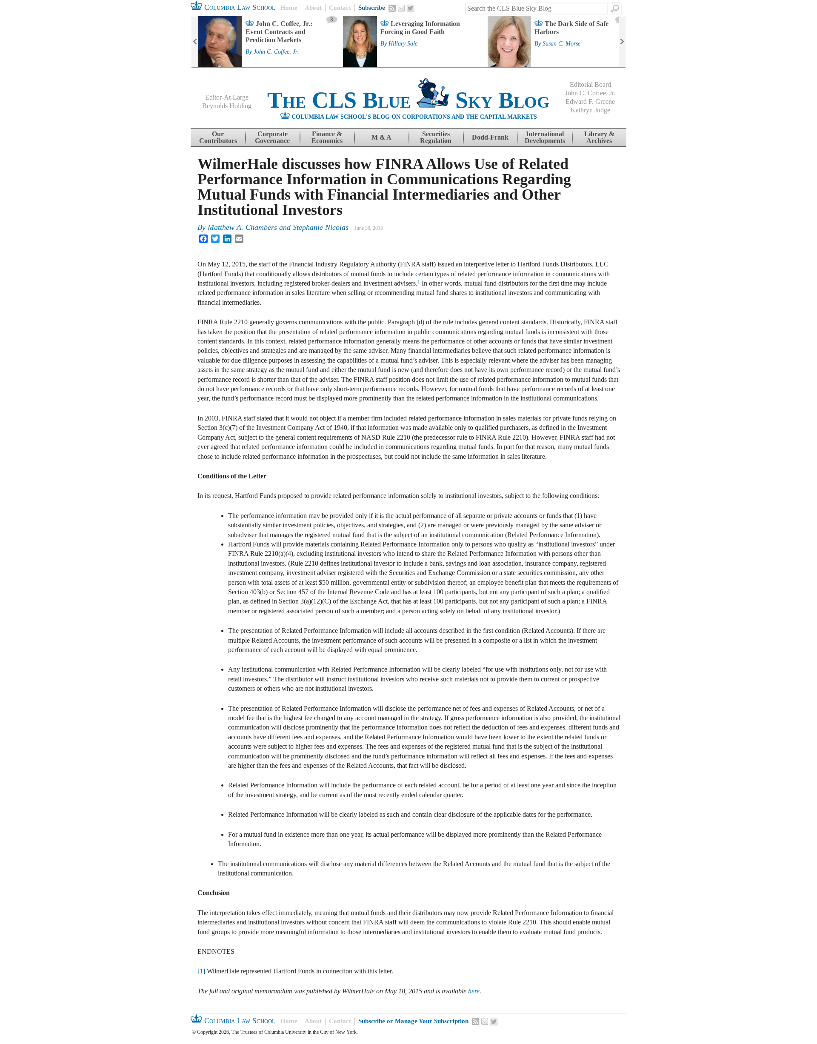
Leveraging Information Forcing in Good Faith (420, 27)
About (313, 7)
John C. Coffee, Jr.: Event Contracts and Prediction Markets (279, 31)
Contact (340, 7)
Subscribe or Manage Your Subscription (413, 1021)
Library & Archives (599, 137)
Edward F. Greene (590, 101)
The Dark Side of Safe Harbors (571, 27)
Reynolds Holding (226, 105)
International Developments (545, 137)
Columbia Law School (238, 7)
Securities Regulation (435, 137)
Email (401, 8)
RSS (392, 8)
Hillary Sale (403, 44)
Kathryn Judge (590, 110)
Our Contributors (218, 137)
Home (288, 7)
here (474, 991)
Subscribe (371, 7)
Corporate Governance (272, 137)
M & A (381, 137)
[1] (201, 971)
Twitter (410, 8)
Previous (194, 41)
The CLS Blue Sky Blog (408, 100)
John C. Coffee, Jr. (276, 52)
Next (622, 41)
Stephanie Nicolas (321, 227)
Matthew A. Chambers (242, 227)
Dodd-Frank (490, 137)
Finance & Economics (327, 137)
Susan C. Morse (561, 44)
